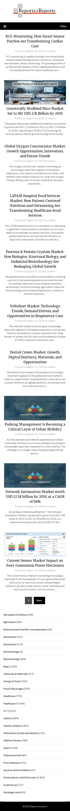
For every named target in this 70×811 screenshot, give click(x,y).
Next (39, 600)
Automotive (9, 636)
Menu (63, 26)
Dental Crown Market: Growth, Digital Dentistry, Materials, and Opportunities (35, 357)
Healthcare (9, 696)
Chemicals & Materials (15, 673)
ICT (5, 710)
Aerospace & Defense (15, 614)
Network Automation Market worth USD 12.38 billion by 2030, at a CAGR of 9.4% (35, 497)
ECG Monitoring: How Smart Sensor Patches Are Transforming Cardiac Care (35, 41)
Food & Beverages (13, 688)
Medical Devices (12, 740)
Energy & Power (12, 681)
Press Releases (11, 762)
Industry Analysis (12, 725)
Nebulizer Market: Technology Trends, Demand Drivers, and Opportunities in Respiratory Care (35, 311)
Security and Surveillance (16, 770)
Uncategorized (11, 792)
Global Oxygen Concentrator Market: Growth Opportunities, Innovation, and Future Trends (35, 151)
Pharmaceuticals (12, 755)
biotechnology (11, 651)
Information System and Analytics (21, 733)
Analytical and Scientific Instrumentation (25, 629)
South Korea (10, 784)
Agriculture (9, 621)
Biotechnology (11, 659)
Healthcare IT (10, 703)
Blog (6, 666)
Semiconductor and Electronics (20, 777)
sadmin (51, 50)
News (6, 747)
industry (7, 718)
